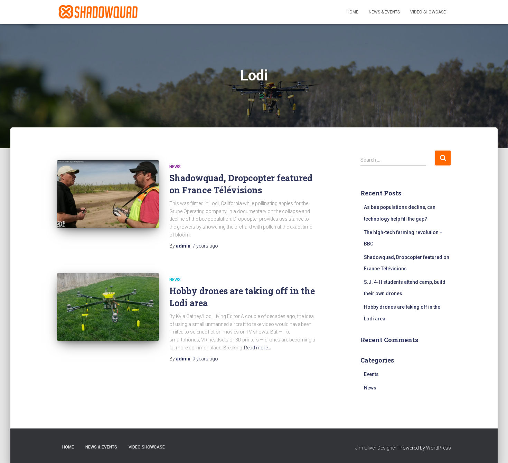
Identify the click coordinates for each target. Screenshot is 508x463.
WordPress (438, 448)
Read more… (257, 347)
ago (205, 246)
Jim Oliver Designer (375, 448)
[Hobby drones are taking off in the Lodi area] (108, 307)
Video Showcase (428, 12)
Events (371, 374)
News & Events (384, 12)
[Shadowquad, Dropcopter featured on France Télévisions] (108, 194)
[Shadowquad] (97, 12)
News (175, 166)
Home (352, 12)
